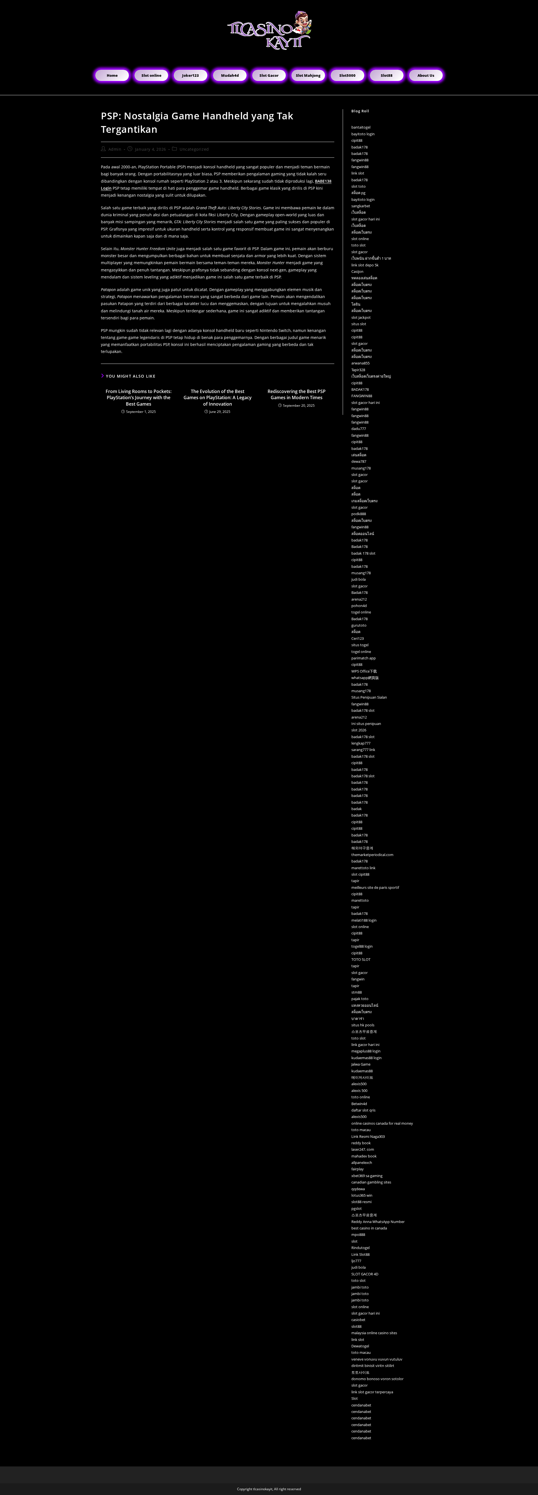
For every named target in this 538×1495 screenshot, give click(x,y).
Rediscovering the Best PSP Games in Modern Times (297, 394)
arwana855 (360, 363)
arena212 (359, 599)
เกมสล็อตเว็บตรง (364, 500)
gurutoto (359, 625)
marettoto (360, 900)
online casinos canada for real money (382, 1123)
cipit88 (356, 140)
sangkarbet (360, 205)
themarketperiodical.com (372, 854)
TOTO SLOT (360, 959)
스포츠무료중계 (364, 1031)
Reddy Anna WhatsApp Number (378, 1221)
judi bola (358, 579)
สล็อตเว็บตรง (361, 232)
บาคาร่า (357, 1018)
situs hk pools (362, 1024)
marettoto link (363, 867)
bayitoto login (363, 133)
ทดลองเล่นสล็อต (364, 277)
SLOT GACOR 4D (364, 1274)
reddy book (361, 1142)
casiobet (358, 1319)
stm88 (356, 992)
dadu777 (358, 428)
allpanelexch (361, 1162)
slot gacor (359, 251)
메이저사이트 (362, 1077)
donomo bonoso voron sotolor (377, 1378)
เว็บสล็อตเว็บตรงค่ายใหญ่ (371, 376)
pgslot (356, 1208)
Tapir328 (358, 369)
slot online (360, 238)
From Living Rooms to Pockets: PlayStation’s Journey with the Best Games (138, 397)
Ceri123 (357, 638)
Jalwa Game (360, 1064)
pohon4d (359, 605)
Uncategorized (194, 149)
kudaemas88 (362, 1070)
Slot (354, 1398)
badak (356, 808)
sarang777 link (363, 749)
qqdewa (358, 1188)
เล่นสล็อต (358, 454)
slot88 (356, 1326)
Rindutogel (360, 1247)
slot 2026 (358, 730)
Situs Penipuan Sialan (369, 697)
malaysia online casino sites (374, 1332)
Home (112, 75)
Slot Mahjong (308, 75)
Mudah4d (230, 75)
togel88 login (362, 946)
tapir (355, 880)
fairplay (357, 1168)
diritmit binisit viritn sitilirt (372, 1365)
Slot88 (387, 75)
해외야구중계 (362, 847)
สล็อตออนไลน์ (362, 533)
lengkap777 (360, 743)
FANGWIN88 (361, 395)
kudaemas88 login (366, 1057)
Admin (115, 149)
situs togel (359, 644)
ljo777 (356, 1260)
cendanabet (361, 1405)
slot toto (358, 186)
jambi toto (360, 1287)
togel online (361, 612)
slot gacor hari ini (365, 219)
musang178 (361, 468)
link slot (357, 173)
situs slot (358, 323)
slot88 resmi (361, 1201)
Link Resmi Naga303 (368, 1136)
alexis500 (359, 1083)
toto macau (361, 1129)
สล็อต (355, 487)
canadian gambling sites (371, 1182)
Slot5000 (347, 75)
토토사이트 (360, 1372)
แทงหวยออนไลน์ (364, 1005)
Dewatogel (360, 1345)
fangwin (358, 979)
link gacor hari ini (365, 1044)
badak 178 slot (363, 553)
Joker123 (190, 75)
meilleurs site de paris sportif (375, 887)
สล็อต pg (358, 192)
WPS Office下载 (364, 671)
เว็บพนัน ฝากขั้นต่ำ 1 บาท (371, 258)
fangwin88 (359, 159)
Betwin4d (359, 1103)
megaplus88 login (366, 1051)
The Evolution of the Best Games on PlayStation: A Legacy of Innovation (218, 397)
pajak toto (359, 998)
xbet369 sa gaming (366, 1175)
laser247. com (362, 1149)
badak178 (359, 147)
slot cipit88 (360, 874)
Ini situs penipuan (366, 723)
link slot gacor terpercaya (372, 1391)
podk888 (358, 513)
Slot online (151, 75)
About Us (426, 75)
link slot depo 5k (365, 265)
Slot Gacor (269, 75)
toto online (360, 1096)
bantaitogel (360, 127)
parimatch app (363, 658)
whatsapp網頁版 (365, 677)
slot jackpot (361, 317)
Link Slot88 (360, 1254)
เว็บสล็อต (358, 212)
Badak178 (359, 546)
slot (354, 1241)
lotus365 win (361, 1195)
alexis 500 (359, 1090)
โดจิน (355, 304)
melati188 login (364, 920)
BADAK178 (360, 389)
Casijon (357, 271)
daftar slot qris (363, 1110)
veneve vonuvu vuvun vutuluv (376, 1359)
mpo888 (358, 1234)
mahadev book (364, 1156)
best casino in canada (369, 1228)
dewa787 (358, 461)
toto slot (358, 245)
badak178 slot (363, 710)
